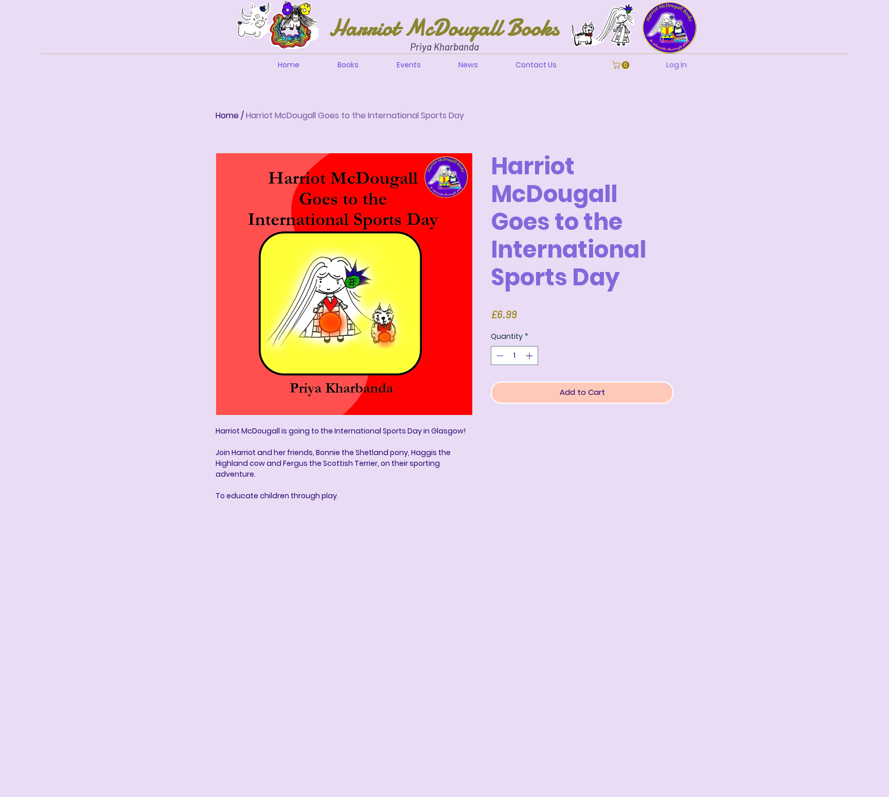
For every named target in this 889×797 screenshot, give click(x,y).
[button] (621, 65)
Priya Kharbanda (444, 46)
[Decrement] (498, 356)
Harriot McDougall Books (444, 27)
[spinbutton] (514, 356)
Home (227, 115)
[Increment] (530, 356)
